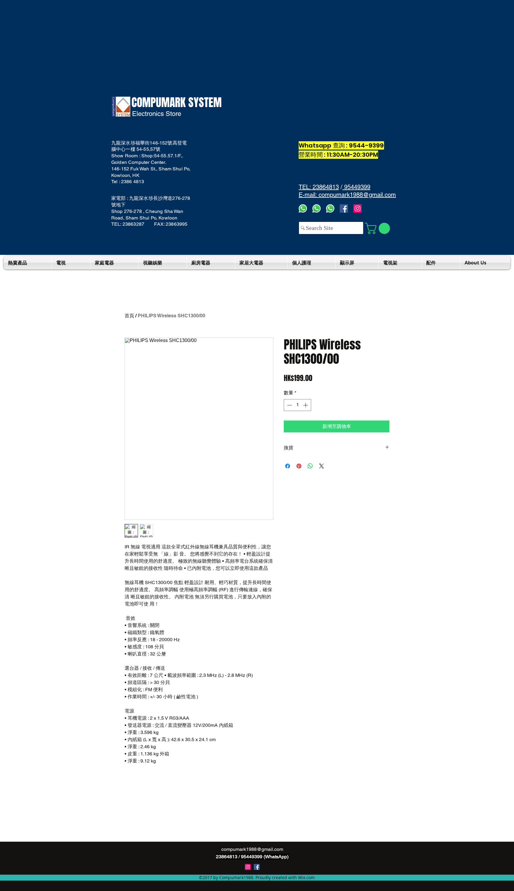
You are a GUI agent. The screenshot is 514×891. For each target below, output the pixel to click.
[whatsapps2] (316, 208)
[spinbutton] (297, 405)
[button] (379, 228)
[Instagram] (357, 208)
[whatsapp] (330, 208)
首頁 (129, 316)
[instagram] (248, 867)
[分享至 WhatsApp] (310, 466)
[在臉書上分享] (287, 466)
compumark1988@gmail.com (252, 849)
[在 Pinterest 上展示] (299, 466)
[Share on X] (321, 466)
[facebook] (344, 208)
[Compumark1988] (257, 867)
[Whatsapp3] (303, 208)
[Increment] (306, 405)
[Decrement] (289, 405)
